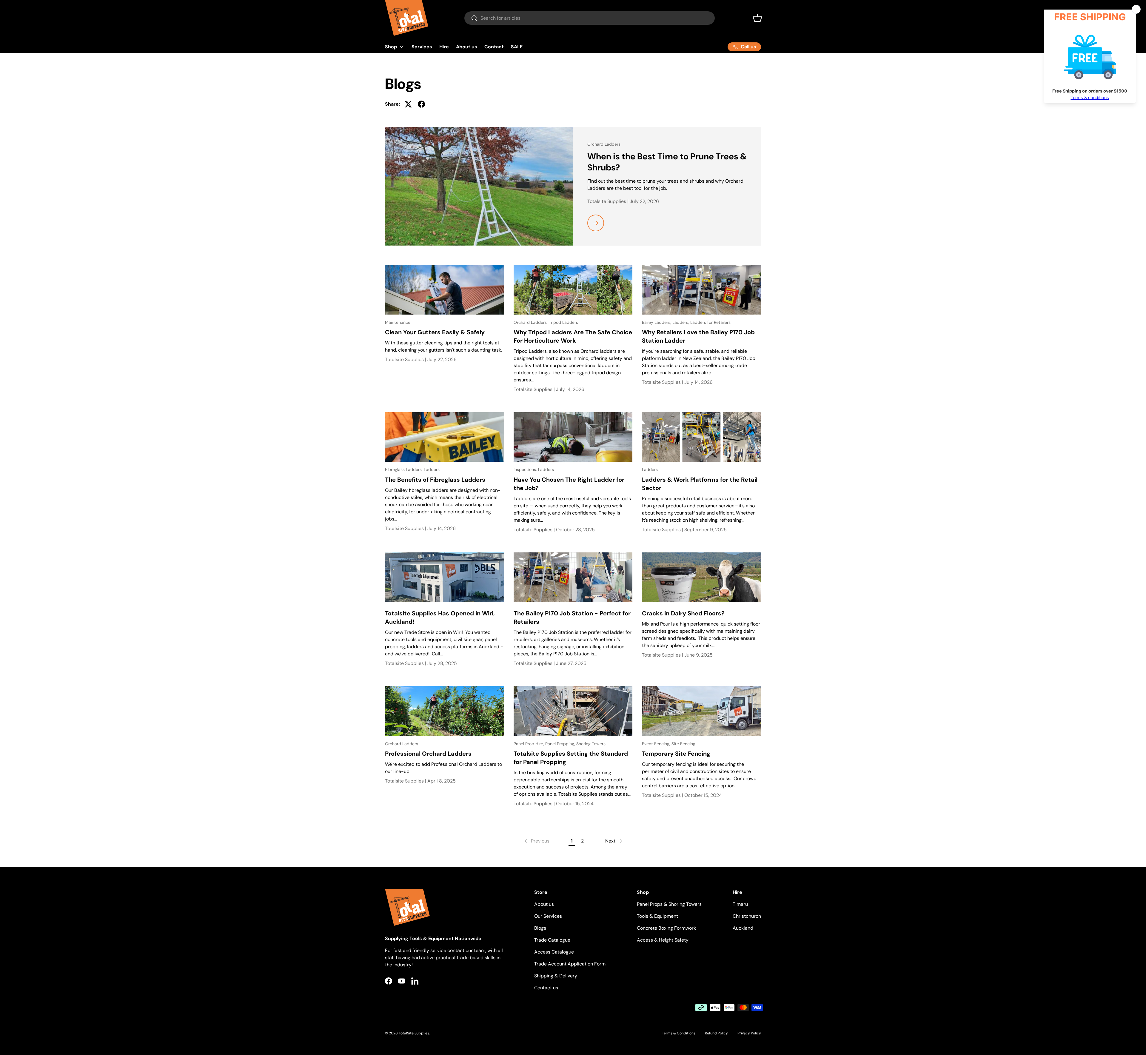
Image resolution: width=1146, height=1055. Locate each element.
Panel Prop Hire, (529, 743)
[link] (536, 841)
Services (422, 47)
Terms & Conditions (678, 1033)
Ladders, (681, 322)
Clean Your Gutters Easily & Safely (435, 332)
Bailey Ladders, (657, 322)
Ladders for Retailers (710, 322)
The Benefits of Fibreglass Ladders (435, 479)
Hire (444, 47)
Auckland (743, 928)
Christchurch (747, 916)
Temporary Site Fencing (676, 753)
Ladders (432, 469)
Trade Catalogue (552, 940)
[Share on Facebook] (421, 104)
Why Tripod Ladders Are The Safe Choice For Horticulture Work (573, 336)
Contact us (546, 988)
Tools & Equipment (657, 916)
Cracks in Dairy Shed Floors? (683, 613)
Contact (494, 47)
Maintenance (397, 322)
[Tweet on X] (408, 104)
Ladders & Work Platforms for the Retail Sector (699, 484)
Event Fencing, (656, 743)
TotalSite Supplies (414, 1033)
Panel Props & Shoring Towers (669, 904)
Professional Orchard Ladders (428, 753)
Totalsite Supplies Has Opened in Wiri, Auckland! (440, 617)
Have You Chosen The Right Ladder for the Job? (569, 484)
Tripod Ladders (563, 322)
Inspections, (526, 469)
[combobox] (589, 18)
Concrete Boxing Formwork (666, 928)
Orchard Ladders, (531, 322)
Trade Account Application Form (570, 964)
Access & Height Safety (662, 940)
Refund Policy (716, 1033)
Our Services (548, 916)
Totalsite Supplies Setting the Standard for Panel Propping (571, 758)
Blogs (540, 928)
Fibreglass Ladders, (404, 469)
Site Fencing (683, 743)
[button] (757, 17)
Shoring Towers (591, 743)
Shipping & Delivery (555, 976)
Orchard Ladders (603, 144)
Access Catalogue (554, 952)
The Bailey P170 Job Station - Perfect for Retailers (572, 617)
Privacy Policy (749, 1033)
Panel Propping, (560, 743)
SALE (517, 47)
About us (466, 47)
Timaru (740, 904)
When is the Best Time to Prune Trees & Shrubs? (667, 162)
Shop (391, 47)
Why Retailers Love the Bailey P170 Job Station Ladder (698, 336)
